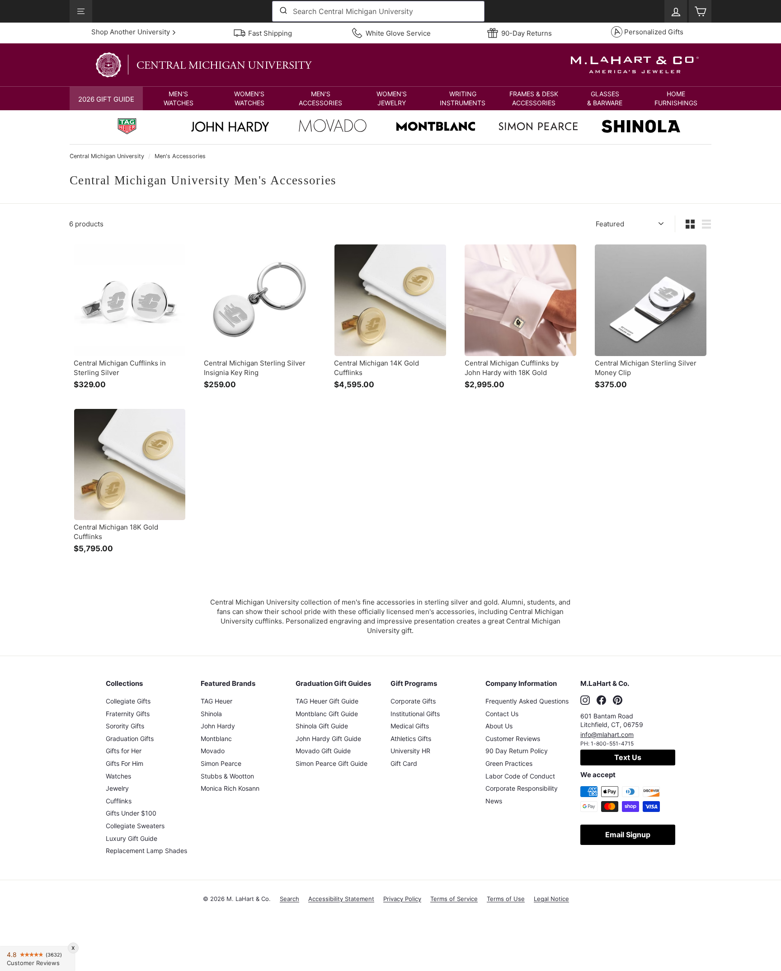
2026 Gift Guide (106, 99)
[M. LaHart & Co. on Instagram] (585, 700)
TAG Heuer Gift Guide (327, 701)
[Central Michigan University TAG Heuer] (127, 127)
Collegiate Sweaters (135, 826)
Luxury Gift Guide (131, 838)
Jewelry (117, 788)
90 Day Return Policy (516, 751)
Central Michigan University (107, 156)
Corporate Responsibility (521, 788)
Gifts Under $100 (131, 813)
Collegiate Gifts (128, 701)
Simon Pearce (221, 763)
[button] (178, 98)
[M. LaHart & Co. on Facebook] (601, 700)
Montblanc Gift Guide (327, 714)
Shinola (211, 714)
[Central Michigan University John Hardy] (230, 129)
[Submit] (283, 11)
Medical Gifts (409, 726)
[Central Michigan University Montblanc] (436, 127)
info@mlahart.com (607, 734)
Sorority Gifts (125, 726)
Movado (213, 751)
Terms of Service (454, 898)
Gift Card (403, 763)
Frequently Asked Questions (527, 701)
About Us (499, 726)
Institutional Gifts (415, 714)
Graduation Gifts (130, 738)
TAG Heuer (216, 701)
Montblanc (216, 738)
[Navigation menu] (81, 11)
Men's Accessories (180, 156)
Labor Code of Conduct (520, 776)
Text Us (627, 757)
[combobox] (378, 11)
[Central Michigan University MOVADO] (332, 127)
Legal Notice (551, 898)
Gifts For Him (124, 763)
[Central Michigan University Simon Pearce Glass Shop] (538, 127)
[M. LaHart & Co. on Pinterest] (617, 700)
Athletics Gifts (410, 738)
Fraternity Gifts (128, 714)
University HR (410, 751)
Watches (118, 776)
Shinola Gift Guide (322, 726)
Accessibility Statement (341, 898)
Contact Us (501, 714)
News (493, 801)
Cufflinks (119, 801)
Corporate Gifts (413, 701)
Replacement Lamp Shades (146, 850)
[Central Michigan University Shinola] (641, 127)
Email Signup (627, 834)
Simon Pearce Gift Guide (331, 763)
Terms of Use (506, 898)
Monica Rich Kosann (230, 788)
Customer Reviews (512, 738)
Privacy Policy (402, 898)
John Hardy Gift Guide (328, 738)
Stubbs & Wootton (227, 776)
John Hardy (218, 726)
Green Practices (508, 763)
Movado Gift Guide (323, 751)
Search (289, 898)
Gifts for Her (123, 751)
